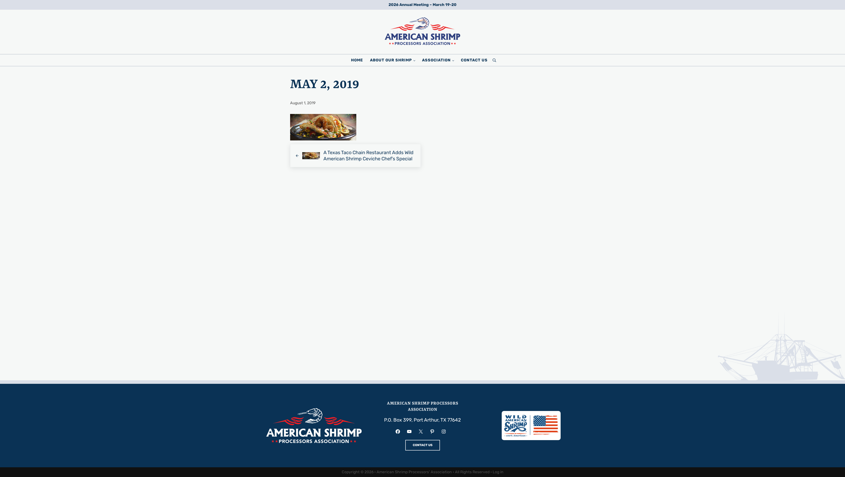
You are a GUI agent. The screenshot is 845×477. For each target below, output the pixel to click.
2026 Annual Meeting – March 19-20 (422, 4)
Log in (498, 472)
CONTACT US (422, 445)
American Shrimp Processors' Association (414, 472)
